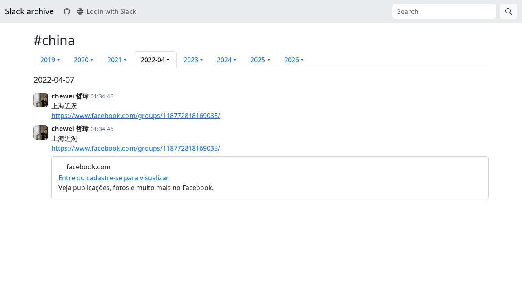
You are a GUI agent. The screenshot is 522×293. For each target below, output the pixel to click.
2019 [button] (47, 59)
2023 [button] (191, 59)
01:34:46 (102, 96)
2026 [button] (291, 59)
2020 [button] (81, 59)
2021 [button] (114, 59)
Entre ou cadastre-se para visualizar (113, 177)
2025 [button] (257, 59)
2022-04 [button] (153, 59)
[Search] (508, 11)
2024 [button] (224, 59)
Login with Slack (111, 11)
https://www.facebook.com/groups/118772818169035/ (135, 115)
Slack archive (29, 11)
